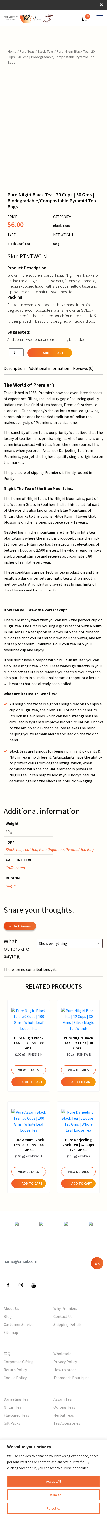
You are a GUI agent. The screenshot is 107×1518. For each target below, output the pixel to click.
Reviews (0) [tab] (83, 368)
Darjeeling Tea (16, 1399)
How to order (65, 1369)
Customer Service (18, 1324)
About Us (11, 1308)
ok (97, 1263)
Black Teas (45, 51)
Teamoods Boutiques (71, 1377)
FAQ (7, 1353)
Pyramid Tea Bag (80, 849)
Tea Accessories (67, 1423)
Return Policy (15, 1369)
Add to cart (53, 353)
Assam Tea (63, 1399)
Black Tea (14, 849)
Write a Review (20, 926)
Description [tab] (14, 368)
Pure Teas (27, 51)
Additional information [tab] (49, 368)
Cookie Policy (15, 1377)
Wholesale (62, 1353)
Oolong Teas (64, 1407)
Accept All (53, 1481)
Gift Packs (12, 1423)
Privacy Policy (65, 1361)
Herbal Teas (64, 1415)
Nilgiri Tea (12, 1407)
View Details (28, 1070)
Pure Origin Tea (51, 849)
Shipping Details (68, 1324)
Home (12, 51)
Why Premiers (65, 1308)
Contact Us (63, 1316)
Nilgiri (11, 885)
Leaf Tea (30, 849)
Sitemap (11, 1332)
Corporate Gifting (19, 1361)
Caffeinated (15, 867)
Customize (53, 1495)
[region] (53, 1478)
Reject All (53, 1508)
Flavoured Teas (16, 1415)
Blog (8, 1316)
